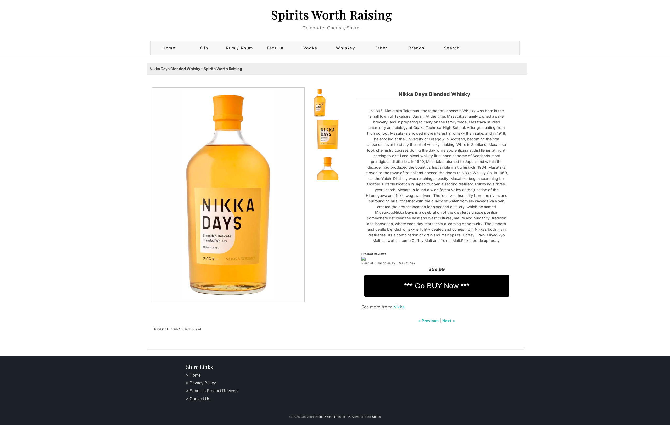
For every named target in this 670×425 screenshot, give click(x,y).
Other (381, 48)
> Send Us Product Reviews (212, 391)
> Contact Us (198, 398)
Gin (204, 48)
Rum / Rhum (239, 48)
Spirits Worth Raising (331, 14)
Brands (417, 48)
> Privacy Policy (201, 383)
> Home (193, 375)
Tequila (274, 48)
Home (168, 48)
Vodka (310, 48)
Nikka (399, 306)
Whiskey (345, 48)
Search (452, 48)
